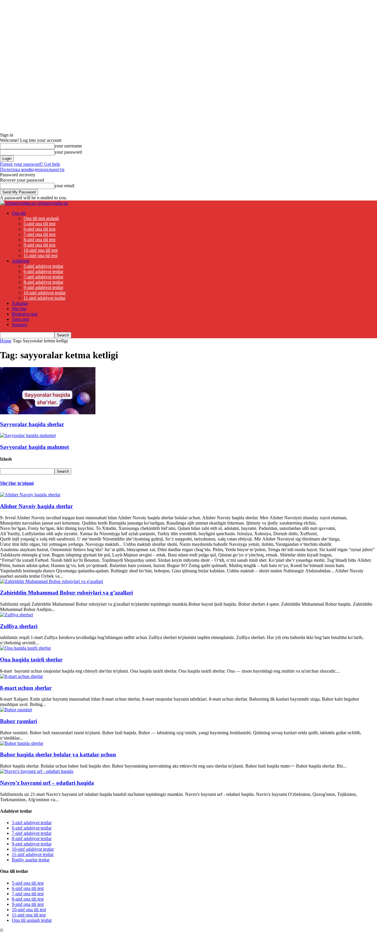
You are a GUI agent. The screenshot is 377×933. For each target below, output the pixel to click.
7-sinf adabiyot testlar (43, 276)
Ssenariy (20, 324)
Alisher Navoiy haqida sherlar (36, 506)
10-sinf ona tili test (41, 250)
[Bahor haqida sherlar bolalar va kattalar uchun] (21, 743)
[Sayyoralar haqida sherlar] (47, 412)
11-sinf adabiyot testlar (44, 297)
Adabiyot (20, 260)
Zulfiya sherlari (18, 626)
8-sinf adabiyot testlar (43, 282)
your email (64, 185)
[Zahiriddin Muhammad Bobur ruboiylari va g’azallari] (51, 581)
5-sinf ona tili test (39, 223)
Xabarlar (20, 303)
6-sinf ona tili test (39, 228)
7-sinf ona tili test (39, 234)
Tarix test (20, 319)
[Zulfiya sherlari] (16, 614)
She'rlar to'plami (17, 483)
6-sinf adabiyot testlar (43, 271)
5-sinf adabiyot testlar (43, 266)
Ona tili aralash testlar (32, 920)
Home (5, 340)
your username (68, 145)
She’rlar (19, 308)
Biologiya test (24, 313)
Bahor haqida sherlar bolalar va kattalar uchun (58, 754)
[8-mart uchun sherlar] (21, 676)
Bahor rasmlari (18, 721)
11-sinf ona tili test (40, 255)
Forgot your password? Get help (30, 164)
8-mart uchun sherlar (26, 688)
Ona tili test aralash (41, 218)
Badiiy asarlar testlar (30, 859)
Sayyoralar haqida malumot (34, 447)
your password (68, 152)
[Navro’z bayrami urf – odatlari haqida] (36, 771)
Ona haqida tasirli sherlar (31, 659)
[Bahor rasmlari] (16, 709)
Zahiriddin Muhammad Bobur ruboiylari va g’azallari (66, 592)
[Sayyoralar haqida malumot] (28, 435)
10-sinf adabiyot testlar (45, 292)
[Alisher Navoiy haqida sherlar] (30, 494)
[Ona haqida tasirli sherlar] (25, 648)
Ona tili (19, 213)
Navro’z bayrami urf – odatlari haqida (47, 783)
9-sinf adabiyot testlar (43, 287)
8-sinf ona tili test (39, 239)
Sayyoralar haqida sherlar (32, 424)
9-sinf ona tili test (39, 244)
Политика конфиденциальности (32, 169)
